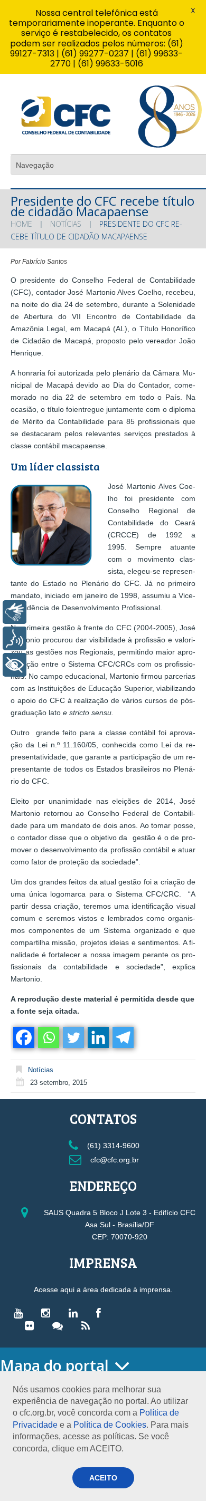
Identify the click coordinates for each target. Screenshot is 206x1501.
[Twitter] (72, 1037)
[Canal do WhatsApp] (60, 1325)
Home (21, 224)
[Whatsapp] (47, 1037)
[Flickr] (32, 1325)
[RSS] (88, 1325)
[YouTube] (21, 1312)
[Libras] (14, 612)
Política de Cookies (109, 1424)
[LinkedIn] (76, 1312)
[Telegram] (122, 1037)
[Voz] (14, 638)
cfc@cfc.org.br (113, 1160)
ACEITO (103, 1478)
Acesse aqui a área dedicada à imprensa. (103, 1289)
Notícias (65, 224)
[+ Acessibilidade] (14, 665)
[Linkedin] (97, 1037)
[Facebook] (23, 1037)
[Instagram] (48, 1312)
